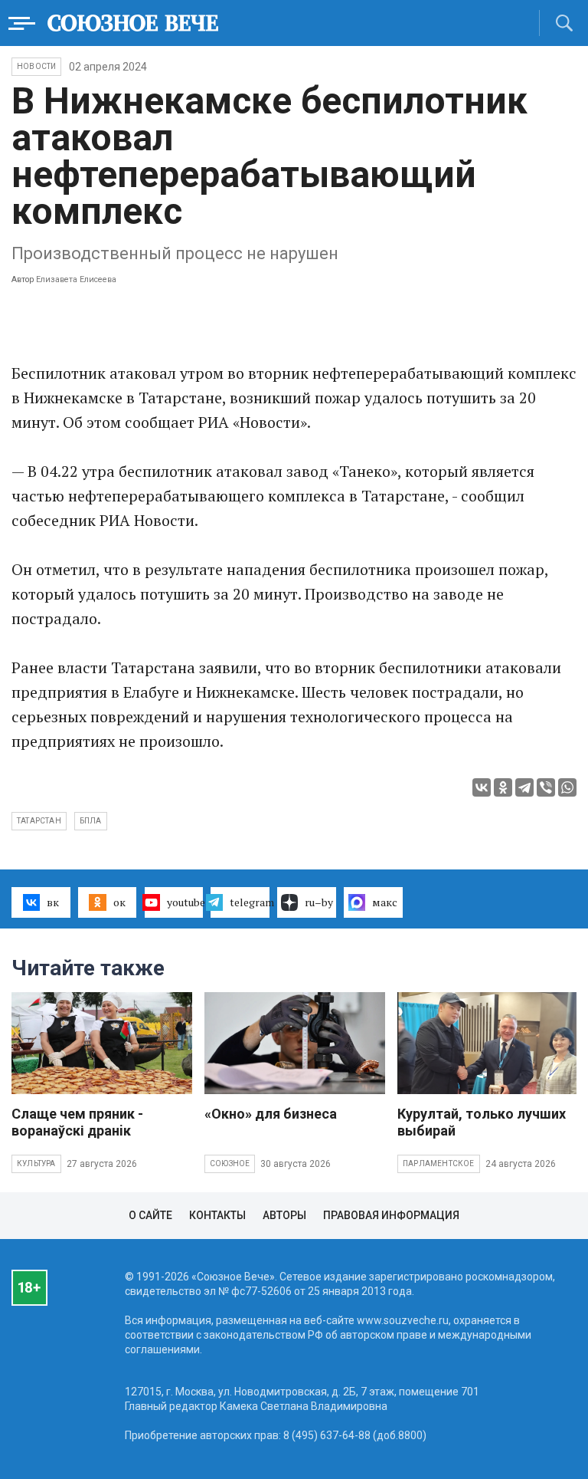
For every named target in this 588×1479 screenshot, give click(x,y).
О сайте (150, 1215)
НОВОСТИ (36, 66)
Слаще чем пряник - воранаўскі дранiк (77, 1122)
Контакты (217, 1215)
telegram (250, 902)
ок (119, 902)
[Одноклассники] (503, 787)
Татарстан (39, 821)
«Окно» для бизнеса (270, 1114)
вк (53, 902)
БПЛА (91, 821)
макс (384, 902)
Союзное (230, 1163)
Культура (36, 1163)
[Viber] (546, 787)
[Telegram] (524, 787)
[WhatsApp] (567, 787)
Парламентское (439, 1163)
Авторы (284, 1215)
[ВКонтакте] (481, 787)
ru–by (319, 902)
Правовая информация (391, 1215)
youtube (185, 902)
